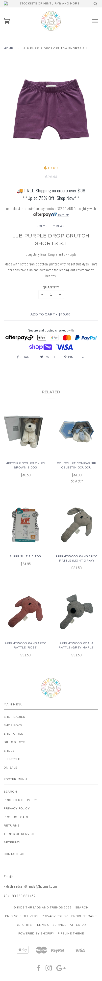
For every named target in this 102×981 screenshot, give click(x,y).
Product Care (16, 817)
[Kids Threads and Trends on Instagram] (49, 969)
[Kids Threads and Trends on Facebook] (38, 969)
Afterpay (12, 842)
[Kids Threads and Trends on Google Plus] (61, 969)
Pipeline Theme (71, 933)
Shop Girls (13, 733)
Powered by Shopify (36, 933)
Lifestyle (12, 759)
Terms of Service (19, 834)
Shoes (9, 750)
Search (10, 791)
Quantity (51, 287)
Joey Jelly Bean (51, 226)
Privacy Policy (17, 808)
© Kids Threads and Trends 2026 (42, 907)
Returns (12, 825)
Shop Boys (13, 725)
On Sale (10, 767)
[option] (51, 109)
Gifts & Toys (14, 742)
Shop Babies (14, 717)
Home (8, 48)
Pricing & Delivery (20, 800)
